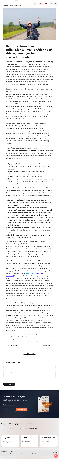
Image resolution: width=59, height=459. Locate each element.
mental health (20, 339)
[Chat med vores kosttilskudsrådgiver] (56, 456)
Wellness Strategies (46, 341)
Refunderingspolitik (19, 453)
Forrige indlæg (12, 345)
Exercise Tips (21, 337)
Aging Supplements (19, 334)
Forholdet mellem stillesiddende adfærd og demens (24, 150)
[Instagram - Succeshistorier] (56, 452)
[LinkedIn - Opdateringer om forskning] (53, 452)
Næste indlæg (47, 345)
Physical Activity (39, 339)
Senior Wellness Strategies (34, 341)
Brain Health (28, 334)
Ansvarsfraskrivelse (33, 453)
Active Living (10, 334)
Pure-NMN (29, 273)
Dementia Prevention (11, 337)
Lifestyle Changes (11, 339)
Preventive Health (11, 341)
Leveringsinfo (26, 453)
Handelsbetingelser (11, 453)
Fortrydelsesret (40, 453)
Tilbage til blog (30, 353)
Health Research (30, 337)
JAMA (37, 94)
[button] (35, 3)
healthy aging (39, 337)
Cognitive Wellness (38, 334)
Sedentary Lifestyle (21, 341)
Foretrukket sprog (6, 404)
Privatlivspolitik (3, 453)
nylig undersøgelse (14, 94)
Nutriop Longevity (29, 339)
